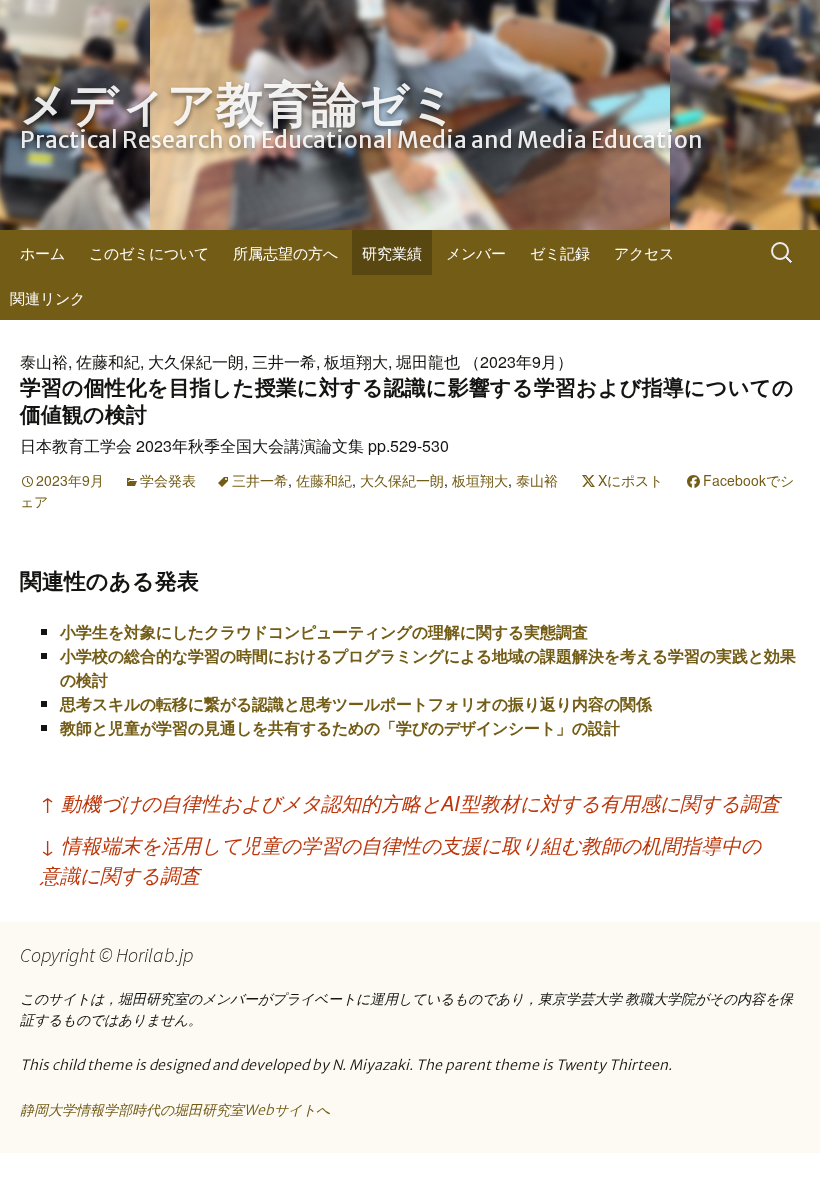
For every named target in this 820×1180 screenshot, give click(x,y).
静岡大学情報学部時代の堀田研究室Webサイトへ (175, 1110)
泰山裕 (537, 480)
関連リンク (47, 297)
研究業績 (392, 252)
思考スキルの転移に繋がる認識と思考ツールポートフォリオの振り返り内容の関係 (356, 703)
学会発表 (168, 480)
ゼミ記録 (560, 252)
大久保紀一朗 (402, 480)
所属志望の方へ (285, 252)
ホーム (42, 252)
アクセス (644, 252)
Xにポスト (630, 480)
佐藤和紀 (324, 480)
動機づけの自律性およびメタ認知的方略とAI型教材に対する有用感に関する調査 (410, 802)
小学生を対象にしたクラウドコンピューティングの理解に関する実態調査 (324, 631)
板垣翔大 (480, 480)
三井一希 (260, 480)
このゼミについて (149, 252)
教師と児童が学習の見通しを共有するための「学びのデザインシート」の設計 (340, 727)
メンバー (476, 252)
